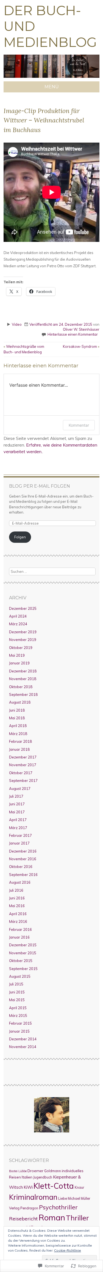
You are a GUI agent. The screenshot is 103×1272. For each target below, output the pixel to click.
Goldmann (52, 1171)
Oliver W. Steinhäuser (81, 329)
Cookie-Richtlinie (67, 1250)
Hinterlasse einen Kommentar (73, 334)
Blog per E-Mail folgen (39, 486)
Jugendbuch (42, 1177)
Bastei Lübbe (18, 1171)
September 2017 (23, 780)
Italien (27, 1177)
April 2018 (18, 725)
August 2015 (19, 976)
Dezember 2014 (23, 1039)
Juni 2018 (17, 710)
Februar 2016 (20, 929)
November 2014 (22, 1046)
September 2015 (23, 968)
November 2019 (22, 639)
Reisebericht (23, 1218)
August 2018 (19, 702)
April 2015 (18, 1008)
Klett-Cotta (54, 1186)
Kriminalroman (33, 1197)
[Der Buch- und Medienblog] (51, 78)
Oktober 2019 (20, 647)
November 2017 (22, 765)
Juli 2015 (16, 984)
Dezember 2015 (23, 945)
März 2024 (18, 624)
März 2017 (18, 827)
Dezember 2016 (23, 851)
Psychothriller (58, 1207)
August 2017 (19, 788)
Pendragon (29, 1208)
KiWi (28, 1187)
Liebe (62, 1198)
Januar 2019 (19, 663)
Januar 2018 (19, 749)
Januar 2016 (19, 937)
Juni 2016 (17, 898)
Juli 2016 (16, 890)
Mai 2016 (17, 906)
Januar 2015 (19, 1031)
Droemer (35, 1170)
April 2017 (18, 819)
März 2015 (18, 1015)
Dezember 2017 (23, 757)
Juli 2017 (16, 796)
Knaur (79, 1187)
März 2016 (18, 921)
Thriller (77, 1217)
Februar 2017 (20, 835)
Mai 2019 (17, 655)
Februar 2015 (20, 1023)
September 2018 (23, 694)
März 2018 (18, 733)
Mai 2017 (17, 812)
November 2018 (22, 679)
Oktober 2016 (20, 866)
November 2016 (22, 859)
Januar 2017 (19, 843)
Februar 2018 (20, 741)
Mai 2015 (17, 1000)
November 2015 (22, 953)
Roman (51, 1217)
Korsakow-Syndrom (81, 346)
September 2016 (23, 874)
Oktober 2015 (20, 960)
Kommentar (79, 425)
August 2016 (19, 882)
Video (17, 324)
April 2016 (18, 914)
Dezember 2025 (23, 608)
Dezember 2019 (23, 632)
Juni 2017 (17, 804)
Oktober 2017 (20, 773)
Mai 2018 (17, 718)
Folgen (20, 537)
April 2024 (18, 616)
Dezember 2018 (23, 671)
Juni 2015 (17, 992)
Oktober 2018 (20, 687)
